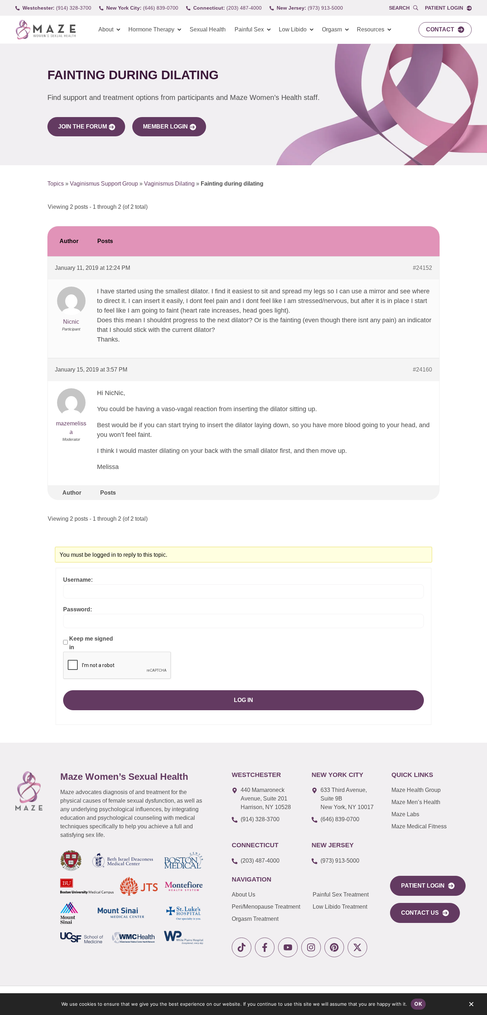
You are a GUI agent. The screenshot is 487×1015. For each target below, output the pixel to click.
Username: (78, 580)
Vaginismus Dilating (169, 184)
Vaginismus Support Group (104, 184)
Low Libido (293, 29)
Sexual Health (208, 29)
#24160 (422, 370)
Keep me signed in (91, 643)
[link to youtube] (288, 947)
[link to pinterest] (334, 947)
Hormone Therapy (151, 29)
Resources (370, 29)
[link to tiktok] (241, 947)
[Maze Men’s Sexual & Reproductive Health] (28, 791)
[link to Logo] (45, 30)
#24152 (422, 268)
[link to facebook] (265, 947)
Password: (77, 609)
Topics (55, 184)
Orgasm (332, 29)
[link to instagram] (311, 947)
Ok (418, 1004)
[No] (471, 1005)
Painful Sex (249, 29)
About (105, 29)
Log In (243, 700)
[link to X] (357, 947)
